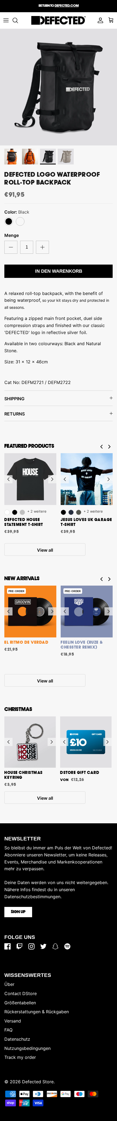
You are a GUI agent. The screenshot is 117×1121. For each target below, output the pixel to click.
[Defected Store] (58, 20)
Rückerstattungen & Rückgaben (36, 1011)
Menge (11, 235)
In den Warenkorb (58, 271)
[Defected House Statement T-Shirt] (30, 479)
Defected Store (38, 1081)
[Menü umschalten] (6, 20)
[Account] (99, 20)
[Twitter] (43, 946)
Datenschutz (17, 1039)
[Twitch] (19, 946)
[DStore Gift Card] (86, 742)
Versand (12, 1021)
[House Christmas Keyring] (30, 742)
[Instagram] (31, 946)
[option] (58, 87)
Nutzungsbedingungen (27, 1048)
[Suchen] (18, 20)
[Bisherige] (8, 479)
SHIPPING (14, 398)
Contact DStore (20, 993)
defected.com (67, 5)
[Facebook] (7, 946)
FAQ (8, 1030)
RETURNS (14, 414)
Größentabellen (20, 1002)
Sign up (18, 912)
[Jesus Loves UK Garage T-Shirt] (87, 479)
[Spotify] (67, 946)
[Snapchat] (55, 946)
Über (9, 984)
